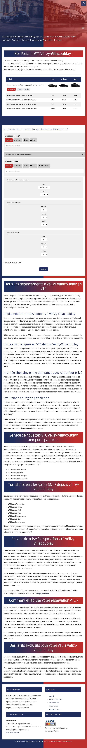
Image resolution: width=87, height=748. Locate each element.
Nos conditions (54, 703)
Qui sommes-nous (55, 699)
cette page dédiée (42, 594)
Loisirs (27, 89)
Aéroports (11, 89)
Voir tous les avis (13, 733)
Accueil (51, 696)
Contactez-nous (54, 709)
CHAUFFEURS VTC (30, 741)
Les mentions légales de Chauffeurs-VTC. (60, 741)
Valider (43, 269)
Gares (20, 89)
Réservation (53, 706)
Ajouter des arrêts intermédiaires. (19, 155)
